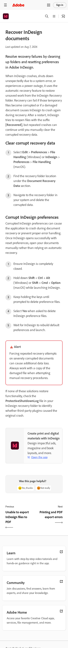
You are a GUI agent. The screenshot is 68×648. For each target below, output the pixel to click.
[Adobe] (18, 5)
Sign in (59, 5)
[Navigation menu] (5, 5)
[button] (48, 5)
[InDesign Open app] (63, 16)
